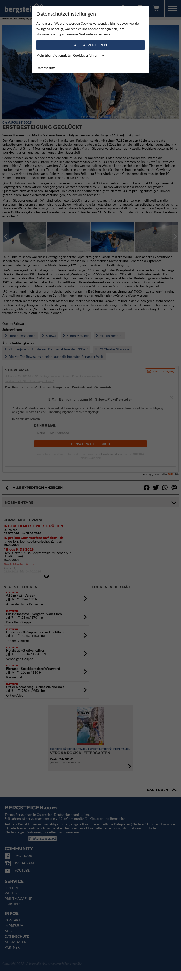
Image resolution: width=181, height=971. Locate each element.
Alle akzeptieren (90, 45)
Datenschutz (45, 68)
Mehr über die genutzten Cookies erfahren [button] (67, 55)
